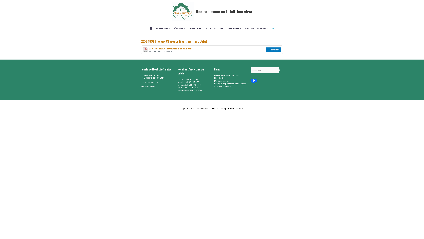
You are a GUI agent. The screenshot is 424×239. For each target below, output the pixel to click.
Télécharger (273, 49)
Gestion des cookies (222, 86)
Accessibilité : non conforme (226, 75)
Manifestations (216, 28)
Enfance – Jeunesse (196, 28)
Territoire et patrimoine (255, 28)
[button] (273, 28)
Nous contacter (148, 86)
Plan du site (219, 78)
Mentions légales (221, 81)
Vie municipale (162, 28)
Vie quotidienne (233, 28)
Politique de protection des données (230, 83)
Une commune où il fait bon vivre (224, 11)
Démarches (178, 28)
